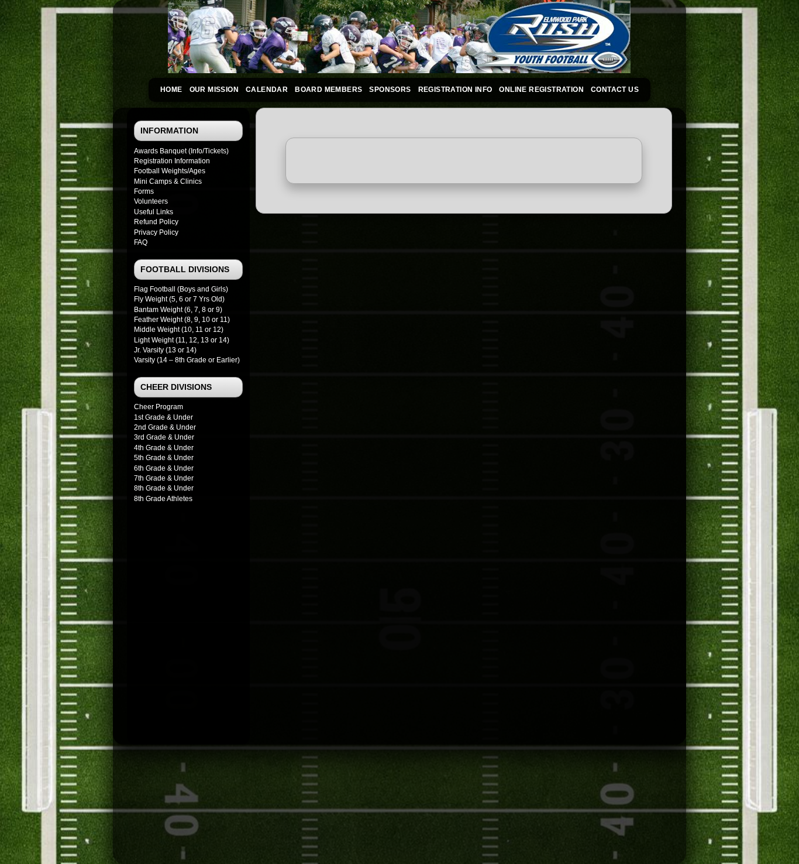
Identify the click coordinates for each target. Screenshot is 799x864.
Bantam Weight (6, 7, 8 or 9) (178, 310)
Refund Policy (156, 222)
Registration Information (172, 161)
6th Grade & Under (164, 468)
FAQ (140, 242)
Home (171, 89)
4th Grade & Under (164, 448)
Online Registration (541, 89)
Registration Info (455, 89)
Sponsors (390, 89)
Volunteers (151, 201)
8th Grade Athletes (163, 499)
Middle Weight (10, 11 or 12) (178, 329)
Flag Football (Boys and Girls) (181, 289)
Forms (144, 191)
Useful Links (153, 212)
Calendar (267, 89)
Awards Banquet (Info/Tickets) (181, 151)
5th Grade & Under (164, 458)
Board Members (328, 89)
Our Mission (214, 89)
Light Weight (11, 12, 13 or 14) (181, 340)
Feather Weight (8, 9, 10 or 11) (182, 320)
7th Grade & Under (164, 478)
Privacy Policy (156, 232)
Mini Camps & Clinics (168, 181)
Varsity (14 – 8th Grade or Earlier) (187, 360)
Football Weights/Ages (169, 171)
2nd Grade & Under (165, 427)
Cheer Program (158, 407)
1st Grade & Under (163, 417)
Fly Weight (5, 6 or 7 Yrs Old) (179, 299)
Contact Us (615, 89)
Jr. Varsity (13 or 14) (165, 350)
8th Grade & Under (164, 488)
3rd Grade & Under (164, 437)
